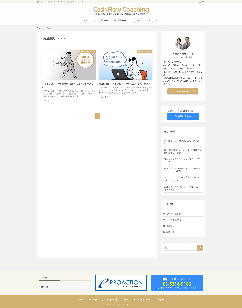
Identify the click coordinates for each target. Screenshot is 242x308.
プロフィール (123, 299)
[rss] (199, 1)
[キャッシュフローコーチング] (121, 10)
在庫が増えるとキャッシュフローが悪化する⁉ (182, 160)
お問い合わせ (184, 116)
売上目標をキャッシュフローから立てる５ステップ (182, 188)
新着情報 (170, 225)
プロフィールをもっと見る (183, 91)
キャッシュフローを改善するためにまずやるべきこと (182, 179)
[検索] (203, 1)
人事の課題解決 (173, 219)
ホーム (81, 299)
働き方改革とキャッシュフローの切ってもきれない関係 (182, 170)
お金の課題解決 (173, 213)
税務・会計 (171, 232)
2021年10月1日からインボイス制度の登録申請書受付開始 (182, 151)
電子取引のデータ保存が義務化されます (182, 142)
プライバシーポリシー (141, 299)
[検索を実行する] (200, 248)
